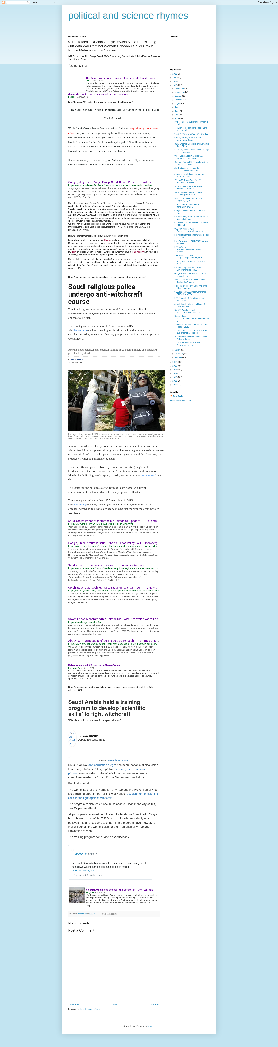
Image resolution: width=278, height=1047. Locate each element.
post (74, 252)
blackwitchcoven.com (118, 759)
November (179, 92)
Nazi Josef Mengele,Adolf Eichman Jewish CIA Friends (189, 281)
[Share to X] (109, 913)
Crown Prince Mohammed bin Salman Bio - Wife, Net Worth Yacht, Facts (114, 619)
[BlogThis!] (106, 913)
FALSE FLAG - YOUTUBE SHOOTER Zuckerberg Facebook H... (190, 332)
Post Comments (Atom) (90, 1009)
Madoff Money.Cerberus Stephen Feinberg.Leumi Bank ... (188, 193)
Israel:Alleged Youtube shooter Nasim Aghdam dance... (190, 338)
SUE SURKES (77, 359)
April (177, 118)
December (179, 88)
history (107, 240)
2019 (174, 81)
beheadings (80, 330)
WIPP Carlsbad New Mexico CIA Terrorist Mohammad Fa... (188, 157)
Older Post (154, 1004)
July (177, 107)
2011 (174, 385)
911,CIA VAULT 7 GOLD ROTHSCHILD (191, 134)
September (180, 100)
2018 (174, 85)
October (178, 96)
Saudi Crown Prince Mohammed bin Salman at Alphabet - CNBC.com (112, 521)
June (177, 111)
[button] (70, 188)
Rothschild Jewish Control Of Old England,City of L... (188, 199)
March (178, 350)
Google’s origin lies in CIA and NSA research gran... (190, 275)
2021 (174, 74)
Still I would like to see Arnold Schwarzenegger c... (187, 344)
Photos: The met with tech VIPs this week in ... (99, 94)
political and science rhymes (128, 15)
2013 (174, 377)
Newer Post (74, 1004)
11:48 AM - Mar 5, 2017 (84, 870)
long (134, 252)
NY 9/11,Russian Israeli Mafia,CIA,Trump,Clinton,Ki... (188, 311)
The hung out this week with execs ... (121, 78)
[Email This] (103, 913)
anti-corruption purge (101, 765)
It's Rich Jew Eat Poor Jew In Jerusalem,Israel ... (186, 205)
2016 (174, 366)
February (179, 354)
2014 (174, 373)
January (178, 357)
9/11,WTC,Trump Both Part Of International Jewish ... (187, 181)
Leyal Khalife (90, 736)
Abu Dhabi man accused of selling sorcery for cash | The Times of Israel (114, 640)
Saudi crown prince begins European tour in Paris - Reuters (106, 565)
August (178, 103)
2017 (174, 362)
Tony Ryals (178, 396)
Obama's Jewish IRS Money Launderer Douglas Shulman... (191, 163)
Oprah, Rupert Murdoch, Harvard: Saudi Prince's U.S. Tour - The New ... (112, 587)
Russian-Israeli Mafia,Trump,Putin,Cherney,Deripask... (191, 318)
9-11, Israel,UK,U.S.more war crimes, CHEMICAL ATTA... (190, 293)
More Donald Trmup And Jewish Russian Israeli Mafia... (188, 187)
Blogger (150, 1026)
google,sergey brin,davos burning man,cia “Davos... (189, 175)
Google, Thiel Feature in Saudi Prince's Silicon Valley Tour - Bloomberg (113, 543)
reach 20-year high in (94, 665)
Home (114, 1004)
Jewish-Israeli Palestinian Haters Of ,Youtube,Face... (189, 305)
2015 (174, 370)
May (177, 115)
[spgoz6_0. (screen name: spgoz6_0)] (72, 851)
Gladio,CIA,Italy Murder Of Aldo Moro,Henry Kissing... (187, 139)
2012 (174, 381)
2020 (174, 78)
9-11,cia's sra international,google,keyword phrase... (188, 249)
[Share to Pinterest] (115, 913)
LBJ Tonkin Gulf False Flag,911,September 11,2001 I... (189, 256)
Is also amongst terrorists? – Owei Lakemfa (119, 889)
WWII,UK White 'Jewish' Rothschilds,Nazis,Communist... (189, 230)
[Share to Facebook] (112, 913)
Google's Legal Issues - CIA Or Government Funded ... (187, 269)
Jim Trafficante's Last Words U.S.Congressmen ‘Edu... (186, 169)
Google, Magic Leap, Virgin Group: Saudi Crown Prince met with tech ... (113, 182)
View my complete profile (180, 400)
